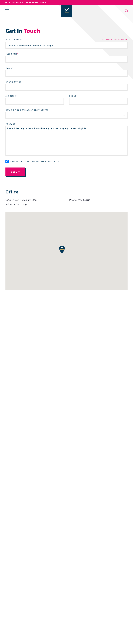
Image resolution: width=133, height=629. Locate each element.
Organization (13, 82)
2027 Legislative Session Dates (27, 2)
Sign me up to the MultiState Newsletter (34, 161)
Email (8, 68)
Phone (73, 96)
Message (10, 124)
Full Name (11, 54)
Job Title (10, 96)
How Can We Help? (15, 40)
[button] (62, 249)
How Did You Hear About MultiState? (26, 110)
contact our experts (115, 40)
